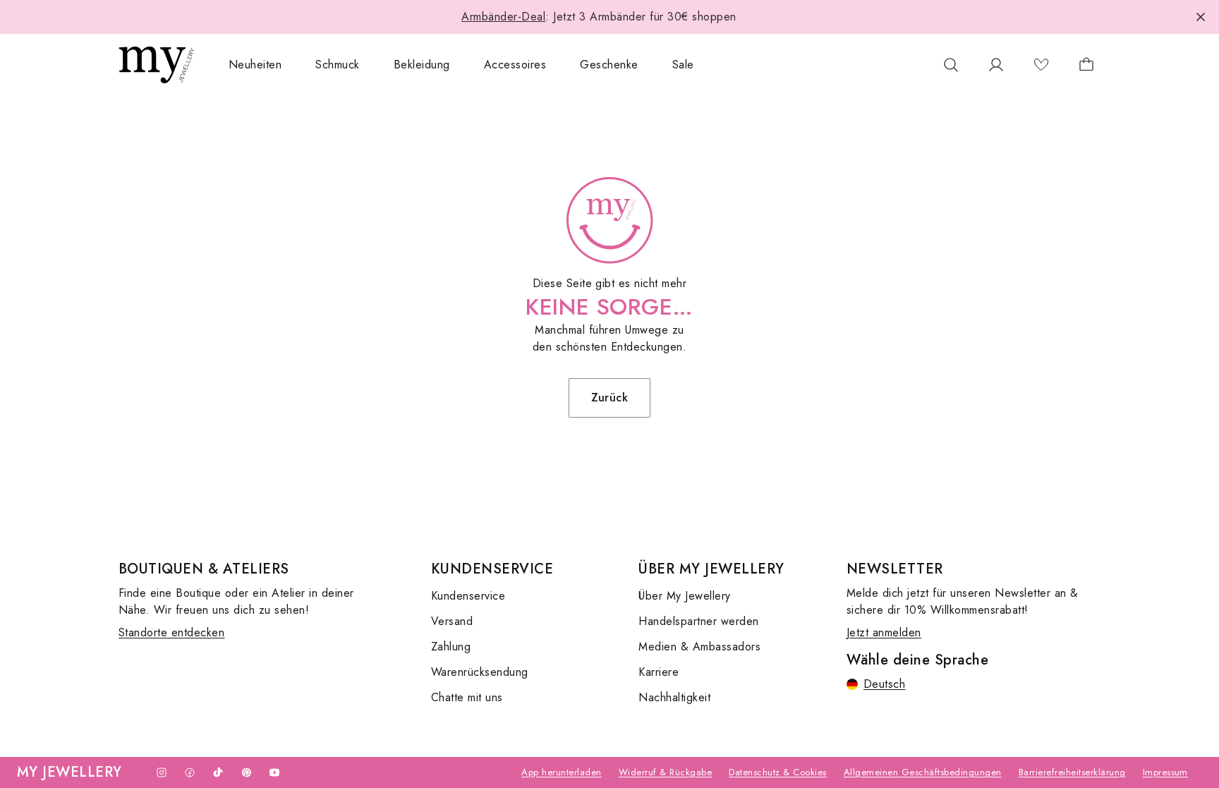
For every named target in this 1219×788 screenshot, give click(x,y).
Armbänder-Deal (503, 16)
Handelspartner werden (698, 621)
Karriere (658, 672)
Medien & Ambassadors (699, 646)
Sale (683, 64)
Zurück (610, 397)
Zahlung (451, 646)
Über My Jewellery (684, 596)
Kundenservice (468, 596)
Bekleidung (422, 64)
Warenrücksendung (479, 672)
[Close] (1201, 17)
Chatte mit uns (467, 697)
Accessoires (515, 64)
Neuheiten (255, 64)
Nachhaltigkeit (674, 697)
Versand (452, 621)
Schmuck (337, 64)
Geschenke (609, 64)
